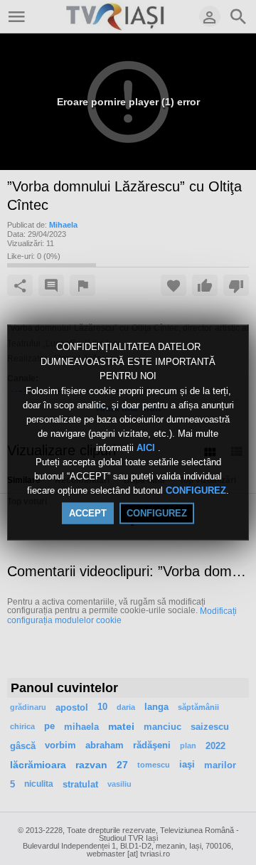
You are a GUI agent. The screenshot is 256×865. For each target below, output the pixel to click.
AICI (147, 447)
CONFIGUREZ (196, 490)
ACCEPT (88, 512)
